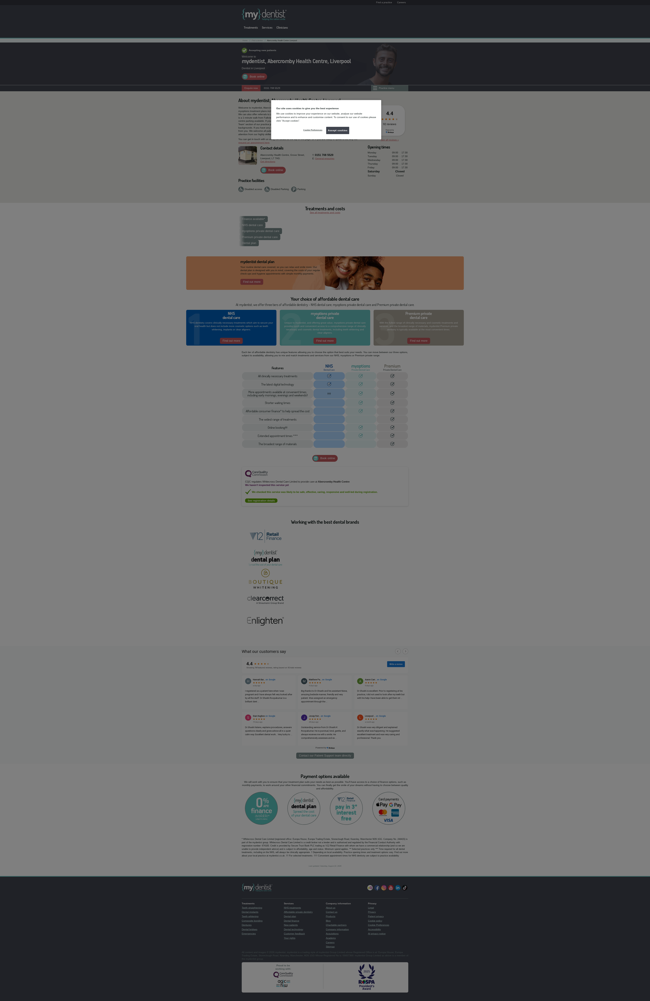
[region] (326, 119)
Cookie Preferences (312, 130)
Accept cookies (338, 130)
